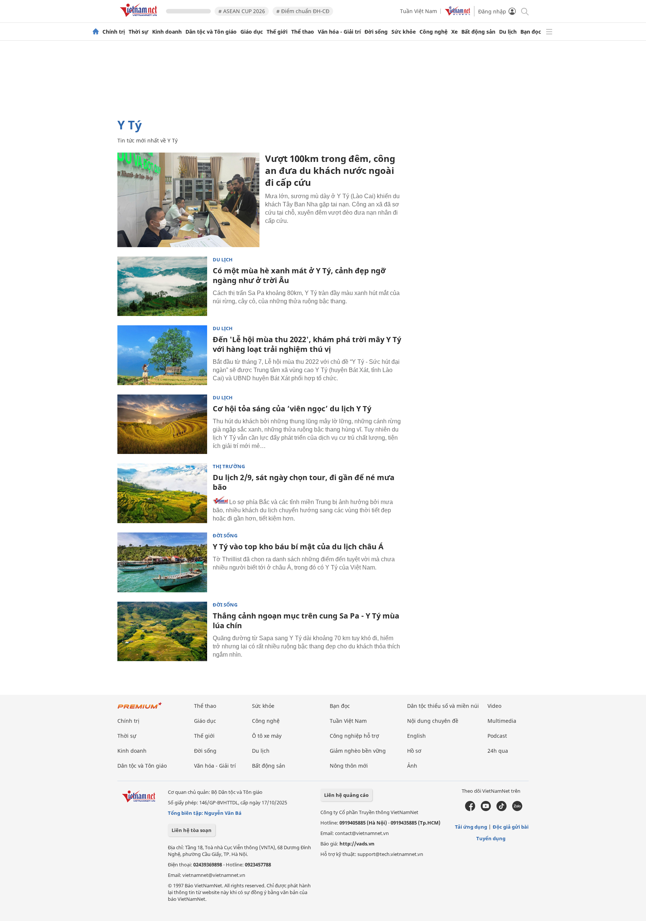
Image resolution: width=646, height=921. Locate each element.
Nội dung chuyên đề (432, 720)
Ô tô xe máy (267, 735)
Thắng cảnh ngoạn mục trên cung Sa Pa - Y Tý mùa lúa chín (306, 620)
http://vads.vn (357, 843)
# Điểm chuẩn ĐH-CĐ (302, 11)
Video (494, 705)
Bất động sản (478, 31)
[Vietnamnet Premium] (139, 709)
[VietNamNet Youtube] (486, 809)
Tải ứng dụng (471, 826)
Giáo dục (251, 31)
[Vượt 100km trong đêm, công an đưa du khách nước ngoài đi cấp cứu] (188, 200)
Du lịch (508, 31)
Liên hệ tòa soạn (192, 830)
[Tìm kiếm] (524, 11)
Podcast (497, 735)
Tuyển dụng (490, 838)
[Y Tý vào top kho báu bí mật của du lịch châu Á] (162, 562)
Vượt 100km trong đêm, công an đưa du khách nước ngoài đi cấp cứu (330, 170)
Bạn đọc (530, 31)
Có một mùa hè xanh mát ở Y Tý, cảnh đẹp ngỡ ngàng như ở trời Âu (299, 275)
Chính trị (113, 31)
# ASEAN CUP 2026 (241, 11)
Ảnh (412, 765)
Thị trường (229, 466)
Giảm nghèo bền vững (358, 750)
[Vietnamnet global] (457, 13)
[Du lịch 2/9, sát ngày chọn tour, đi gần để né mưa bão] (162, 493)
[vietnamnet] (139, 18)
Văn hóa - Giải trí (339, 31)
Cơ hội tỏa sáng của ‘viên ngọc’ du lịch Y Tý (292, 408)
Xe (454, 31)
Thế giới (277, 31)
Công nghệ (433, 31)
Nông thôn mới (349, 765)
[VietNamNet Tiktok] (501, 809)
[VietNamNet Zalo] (517, 809)
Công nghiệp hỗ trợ (354, 735)
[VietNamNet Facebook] (470, 809)
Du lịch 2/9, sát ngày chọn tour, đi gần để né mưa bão (303, 482)
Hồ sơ (414, 750)
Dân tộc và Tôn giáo (211, 31)
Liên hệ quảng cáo (346, 795)
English (416, 735)
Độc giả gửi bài (511, 826)
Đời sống (376, 31)
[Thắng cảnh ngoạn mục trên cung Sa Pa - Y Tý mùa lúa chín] (162, 631)
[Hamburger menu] (549, 31)
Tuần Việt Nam (418, 11)
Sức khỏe (403, 31)
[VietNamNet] (96, 31)
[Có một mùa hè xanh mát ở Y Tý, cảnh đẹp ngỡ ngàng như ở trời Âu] (162, 286)
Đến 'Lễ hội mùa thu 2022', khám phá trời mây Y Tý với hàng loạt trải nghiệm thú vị (307, 344)
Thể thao (302, 31)
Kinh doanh (167, 31)
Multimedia (501, 720)
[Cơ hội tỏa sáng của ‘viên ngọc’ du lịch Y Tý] (162, 424)
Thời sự (138, 31)
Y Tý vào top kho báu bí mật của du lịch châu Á (298, 546)
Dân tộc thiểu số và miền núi (443, 705)
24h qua (497, 750)
